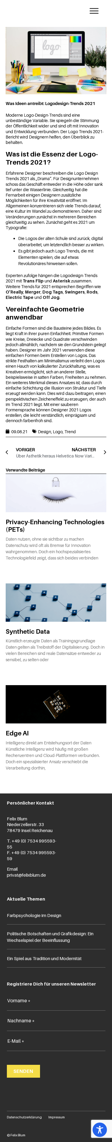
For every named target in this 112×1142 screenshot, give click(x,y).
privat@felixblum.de (26, 875)
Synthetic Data (28, 631)
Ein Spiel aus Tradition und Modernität (44, 958)
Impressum (56, 1117)
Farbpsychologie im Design (34, 915)
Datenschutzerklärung (24, 1117)
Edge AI (17, 733)
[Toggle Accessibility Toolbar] (100, 1130)
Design (44, 431)
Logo (58, 431)
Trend (70, 431)
